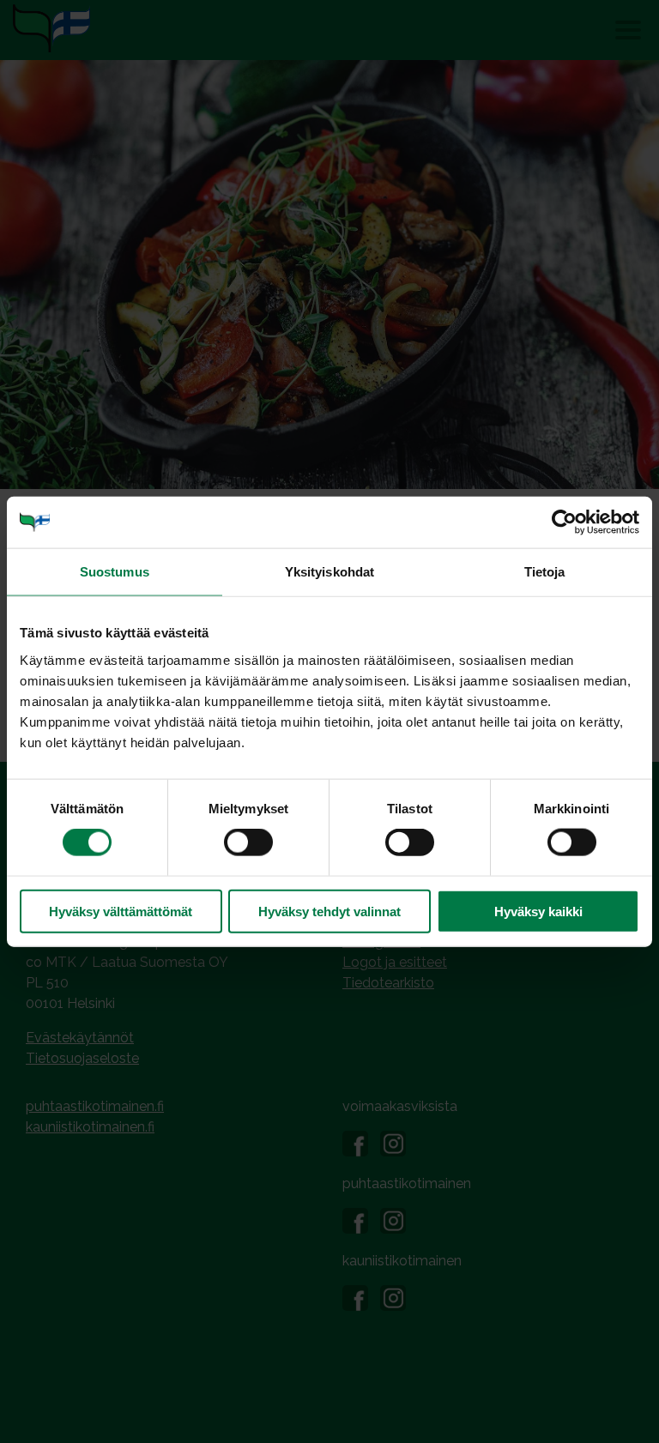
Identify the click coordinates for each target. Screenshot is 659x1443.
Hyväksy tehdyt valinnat (329, 910)
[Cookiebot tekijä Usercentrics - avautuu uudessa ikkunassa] (564, 522)
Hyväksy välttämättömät (120, 910)
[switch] (248, 842)
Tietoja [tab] (544, 572)
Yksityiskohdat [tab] (329, 572)
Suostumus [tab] (114, 572)
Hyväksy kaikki (538, 910)
